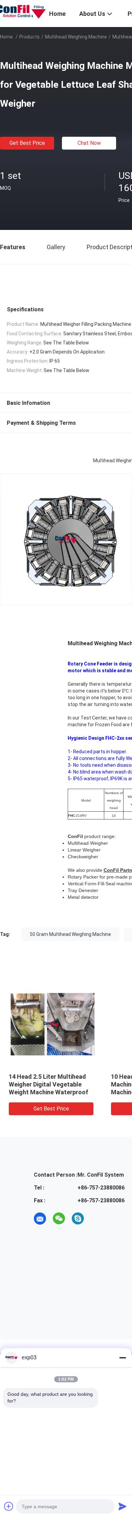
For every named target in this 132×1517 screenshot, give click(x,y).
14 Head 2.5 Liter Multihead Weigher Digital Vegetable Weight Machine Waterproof (48, 1084)
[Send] (122, 1506)
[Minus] (122, 1358)
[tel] (97, 1218)
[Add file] (9, 1506)
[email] (40, 1218)
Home (6, 37)
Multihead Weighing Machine (76, 37)
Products (29, 37)
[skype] (78, 1218)
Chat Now (89, 143)
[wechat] (59, 1218)
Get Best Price (27, 143)
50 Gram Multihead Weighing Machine (70, 934)
